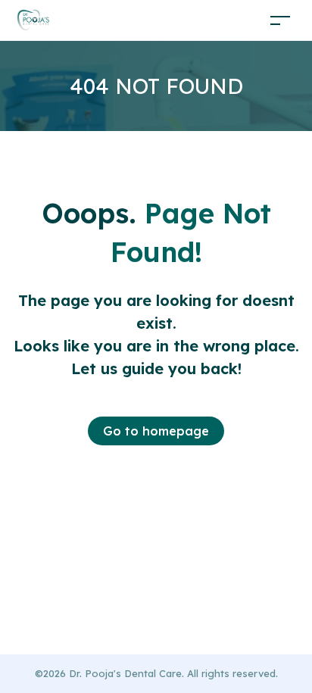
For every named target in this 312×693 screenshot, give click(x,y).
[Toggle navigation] (280, 20)
